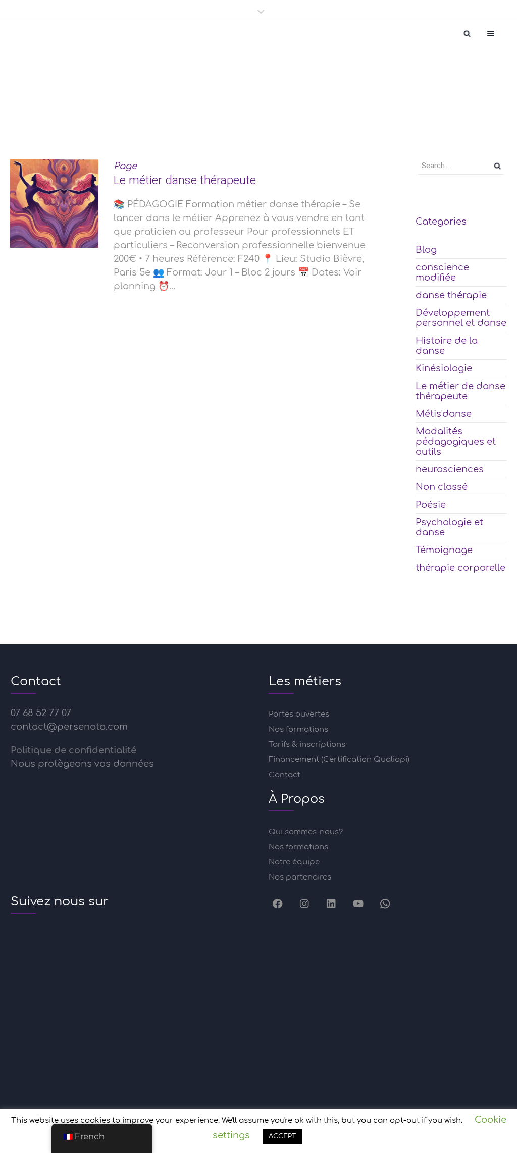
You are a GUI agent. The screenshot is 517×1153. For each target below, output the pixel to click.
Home (191, 115)
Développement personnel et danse (461, 318)
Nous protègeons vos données (82, 764)
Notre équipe (294, 862)
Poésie (431, 505)
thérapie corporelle (460, 568)
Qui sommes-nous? (306, 832)
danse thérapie (451, 295)
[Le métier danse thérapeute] (54, 203)
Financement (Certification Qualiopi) (339, 759)
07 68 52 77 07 (41, 713)
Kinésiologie (444, 368)
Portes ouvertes (299, 714)
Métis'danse (444, 414)
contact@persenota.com (69, 727)
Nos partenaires (300, 877)
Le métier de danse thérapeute (460, 391)
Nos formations (298, 729)
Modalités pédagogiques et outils (456, 441)
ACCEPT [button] (282, 1136)
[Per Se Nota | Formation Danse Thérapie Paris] (30, 33)
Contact (284, 775)
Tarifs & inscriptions (307, 744)
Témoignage (444, 550)
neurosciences (450, 469)
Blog (426, 250)
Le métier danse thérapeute (185, 180)
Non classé (442, 487)
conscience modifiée (442, 272)
